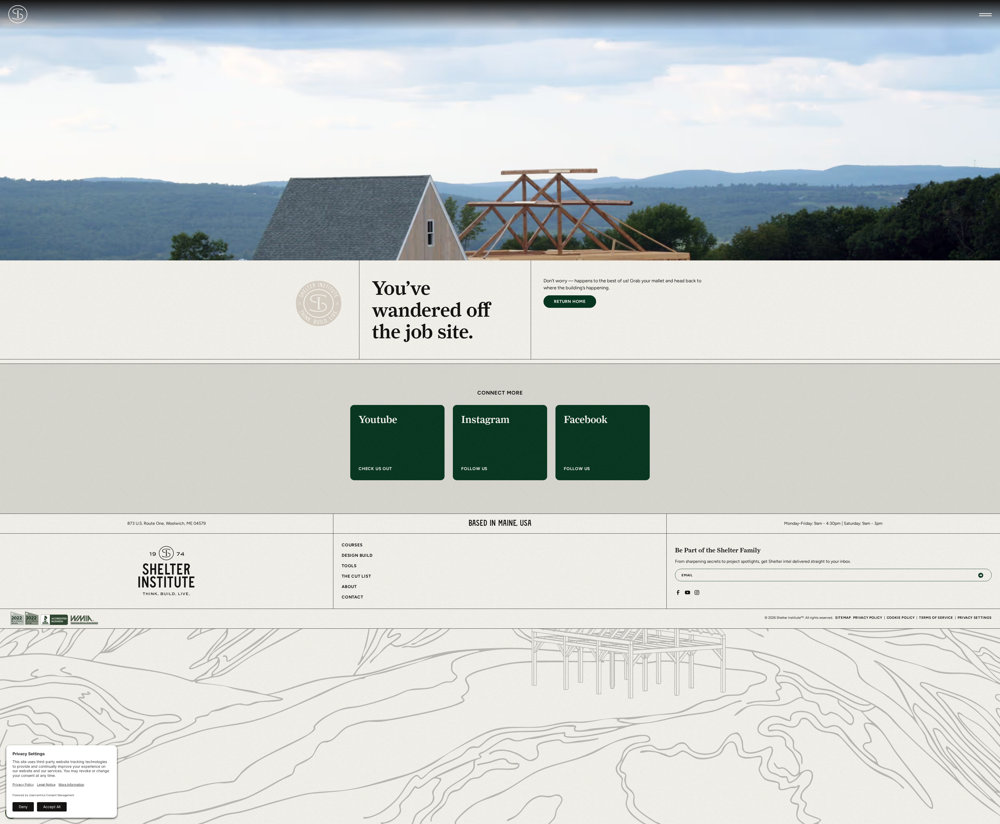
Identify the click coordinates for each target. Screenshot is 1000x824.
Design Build (357, 555)
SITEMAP (843, 618)
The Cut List (356, 576)
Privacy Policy (867, 618)
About (349, 586)
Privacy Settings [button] (975, 618)
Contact (352, 597)
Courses (352, 544)
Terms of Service (936, 618)
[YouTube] (687, 592)
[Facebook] (678, 592)
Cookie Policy (901, 618)
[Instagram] (697, 592)
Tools (349, 565)
